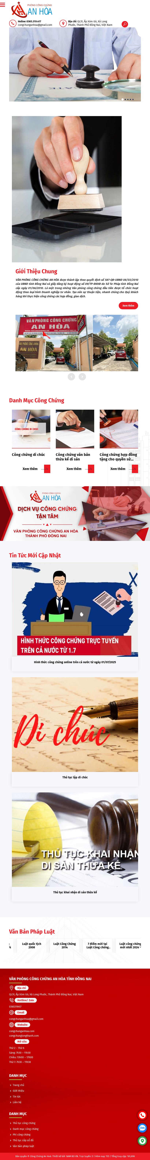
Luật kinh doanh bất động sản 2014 (124, 945)
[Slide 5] (133, 99)
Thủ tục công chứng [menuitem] (24, 1123)
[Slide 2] (125, 99)
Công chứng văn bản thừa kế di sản (73, 456)
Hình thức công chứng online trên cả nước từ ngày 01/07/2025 (75, 662)
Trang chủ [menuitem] (18, 1085)
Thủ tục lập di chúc (75, 777)
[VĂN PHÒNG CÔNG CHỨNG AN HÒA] (32, 9)
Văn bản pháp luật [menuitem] (23, 1146)
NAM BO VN (72, 1156)
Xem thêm (128, 305)
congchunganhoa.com (21, 1031)
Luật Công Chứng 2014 (25, 945)
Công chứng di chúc (28, 454)
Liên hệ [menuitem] (17, 1102)
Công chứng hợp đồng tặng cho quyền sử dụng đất (118, 457)
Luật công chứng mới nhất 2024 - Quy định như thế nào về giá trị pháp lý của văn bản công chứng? (91, 945)
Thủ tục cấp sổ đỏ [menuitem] (23, 1140)
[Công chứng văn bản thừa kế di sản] (75, 429)
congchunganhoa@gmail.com (26, 1019)
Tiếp (82, 376)
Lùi (71, 376)
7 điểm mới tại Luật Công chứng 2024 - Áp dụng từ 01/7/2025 (58, 945)
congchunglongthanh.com (24, 1035)
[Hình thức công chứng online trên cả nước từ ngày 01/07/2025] (75, 609)
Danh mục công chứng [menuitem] (25, 1129)
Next (140, 945)
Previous (10, 945)
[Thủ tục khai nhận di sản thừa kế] (75, 839)
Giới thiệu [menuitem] (18, 1090)
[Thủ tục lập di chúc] (75, 724)
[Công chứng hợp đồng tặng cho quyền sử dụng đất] (119, 429)
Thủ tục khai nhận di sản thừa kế (75, 892)
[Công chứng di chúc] (31, 429)
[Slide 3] (128, 99)
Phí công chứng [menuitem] (21, 1134)
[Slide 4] (130, 99)
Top (142, 1153)
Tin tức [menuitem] (17, 1096)
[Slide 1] (122, 99)
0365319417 (15, 1006)
